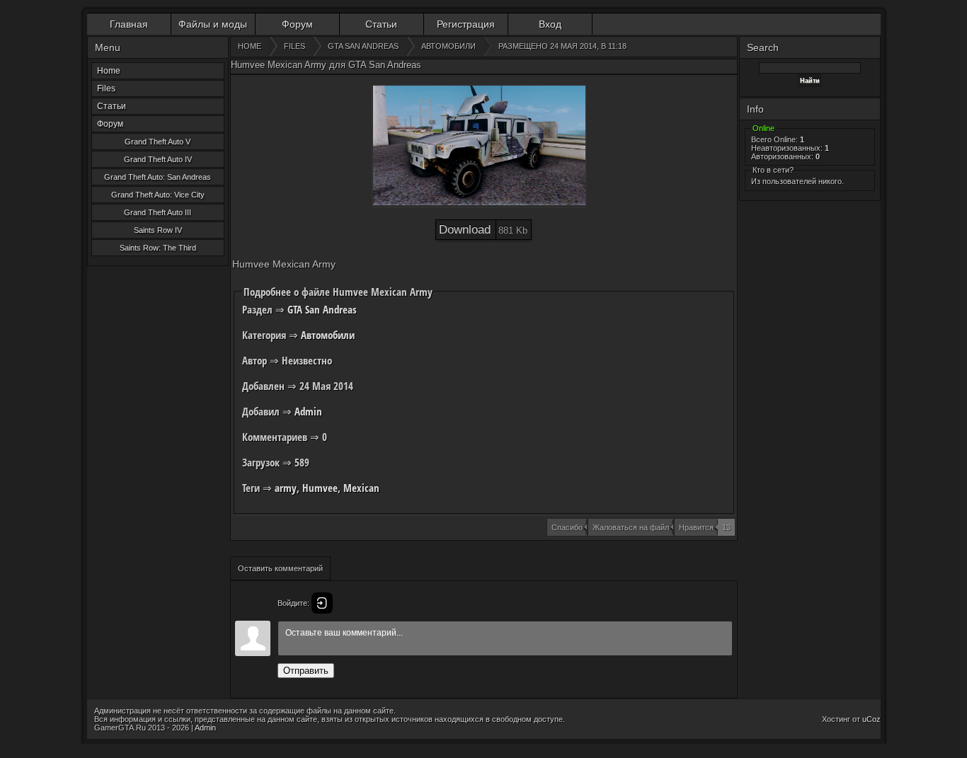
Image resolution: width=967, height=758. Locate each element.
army (286, 488)
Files (106, 88)
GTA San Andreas (322, 309)
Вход (550, 24)
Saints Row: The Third (158, 247)
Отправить (305, 670)
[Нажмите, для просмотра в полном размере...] (479, 146)
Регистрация (466, 24)
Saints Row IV (158, 230)
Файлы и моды (212, 24)
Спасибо (567, 527)
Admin (308, 411)
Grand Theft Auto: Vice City (158, 194)
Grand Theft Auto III (157, 212)
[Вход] (322, 603)
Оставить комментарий (280, 568)
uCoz (871, 719)
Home (108, 71)
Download (483, 229)
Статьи (381, 24)
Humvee (320, 488)
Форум (297, 24)
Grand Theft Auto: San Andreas (157, 177)
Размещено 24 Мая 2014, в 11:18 (562, 46)
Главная (129, 24)
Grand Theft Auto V (157, 141)
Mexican (361, 488)
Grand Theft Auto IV (158, 159)
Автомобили (328, 335)
